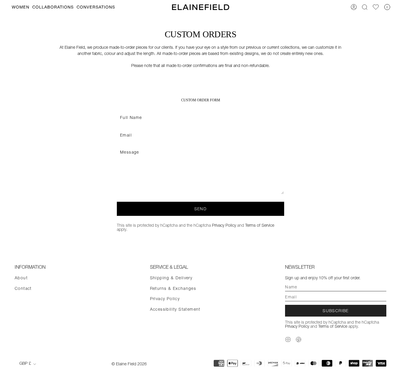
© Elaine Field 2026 (129, 363)
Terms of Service (259, 225)
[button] (20, 7)
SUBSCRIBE (336, 310)
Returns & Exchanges (173, 288)
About (21, 277)
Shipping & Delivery (171, 277)
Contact (23, 288)
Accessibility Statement (175, 309)
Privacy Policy (224, 225)
